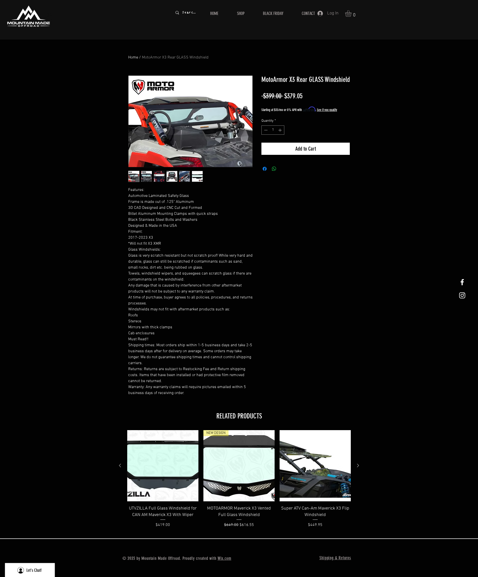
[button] (352, 13)
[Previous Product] (120, 465)
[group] (239, 482)
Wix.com (224, 558)
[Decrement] (265, 130)
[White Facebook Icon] (462, 282)
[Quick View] (162, 465)
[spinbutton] (272, 130)
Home (133, 57)
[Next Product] (358, 465)
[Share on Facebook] (265, 169)
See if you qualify (327, 110)
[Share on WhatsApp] (274, 169)
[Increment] (280, 130)
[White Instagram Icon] (462, 295)
